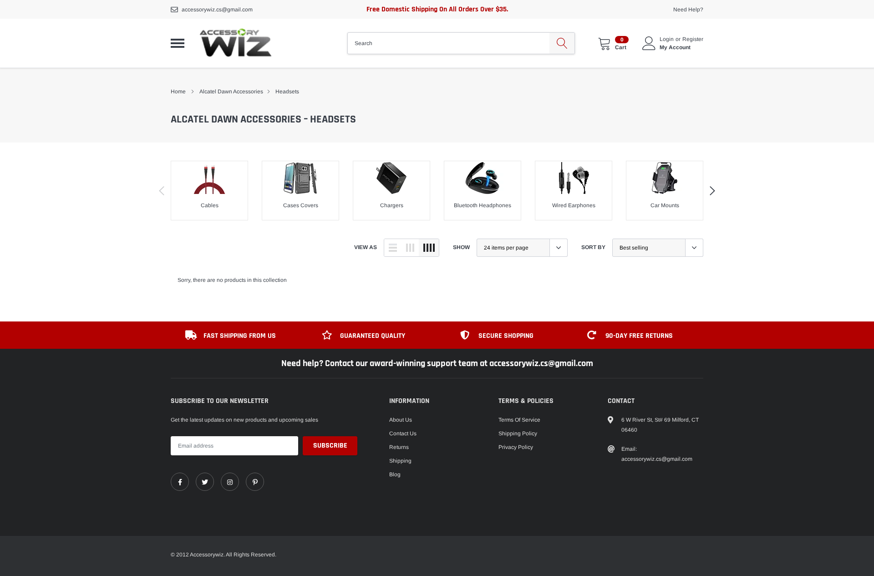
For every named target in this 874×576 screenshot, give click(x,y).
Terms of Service (519, 420)
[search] (561, 43)
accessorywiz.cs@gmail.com (217, 9)
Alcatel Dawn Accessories (231, 91)
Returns (399, 447)
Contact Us (403, 433)
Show (461, 247)
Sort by (593, 247)
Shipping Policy (517, 433)
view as (365, 247)
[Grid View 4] (429, 247)
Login (667, 39)
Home (178, 91)
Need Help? (688, 9)
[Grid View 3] (410, 247)
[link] (180, 482)
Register (692, 39)
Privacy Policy (515, 447)
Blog (395, 474)
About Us (400, 420)
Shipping (400, 461)
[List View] (392, 247)
